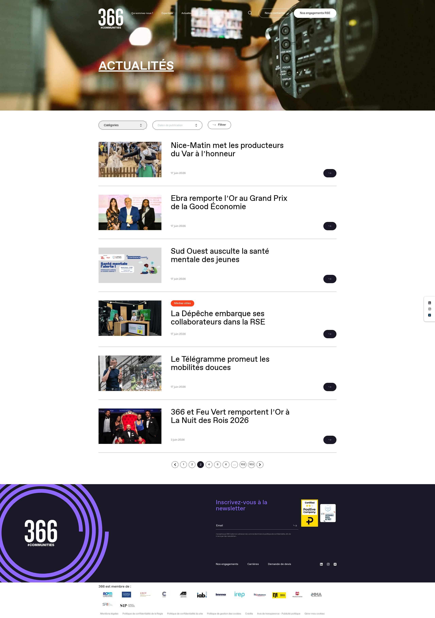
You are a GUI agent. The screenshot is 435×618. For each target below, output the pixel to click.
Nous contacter (275, 13)
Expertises (167, 13)
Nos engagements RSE (315, 13)
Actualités (186, 13)
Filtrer (221, 125)
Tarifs (226, 13)
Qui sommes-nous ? (142, 13)
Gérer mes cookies (314, 613)
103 (251, 464)
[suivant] (260, 464)
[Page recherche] (250, 13)
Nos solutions (208, 13)
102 (243, 464)
